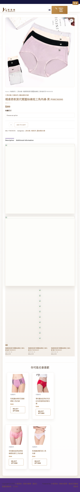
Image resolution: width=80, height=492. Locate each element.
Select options (16, 410)
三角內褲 (19, 91)
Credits (15, 486)
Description (9, 140)
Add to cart (21, 125)
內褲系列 (12, 91)
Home (7, 91)
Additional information (25, 140)
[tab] (9, 140)
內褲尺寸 (8, 110)
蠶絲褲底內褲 (24, 95)
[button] (50, 10)
